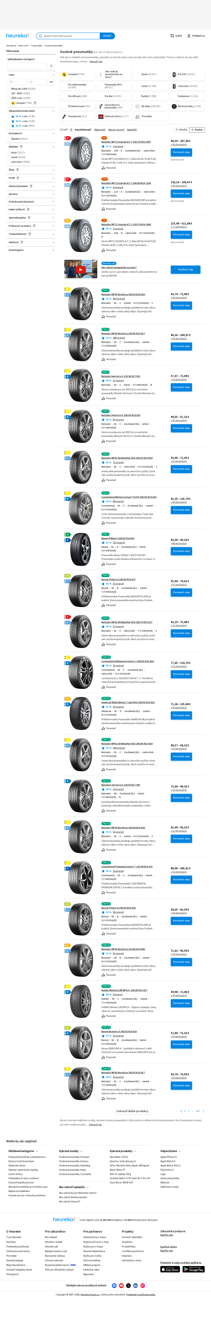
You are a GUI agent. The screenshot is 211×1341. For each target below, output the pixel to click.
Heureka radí (51, 1246)
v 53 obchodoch (179, 666)
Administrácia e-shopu (94, 1237)
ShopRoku (127, 1242)
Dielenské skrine (16, 1165)
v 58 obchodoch (179, 502)
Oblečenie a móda (169, 1187)
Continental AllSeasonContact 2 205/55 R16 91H (127, 661)
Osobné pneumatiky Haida (72, 1169)
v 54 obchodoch (179, 913)
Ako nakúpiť (51, 1237)
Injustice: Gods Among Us (123, 1161)
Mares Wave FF (117, 1169)
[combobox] (68, 36)
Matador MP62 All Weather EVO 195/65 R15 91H (127, 744)
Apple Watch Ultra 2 (170, 1165)
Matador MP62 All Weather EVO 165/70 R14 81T (126, 622)
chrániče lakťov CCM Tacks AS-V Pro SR (130, 1178)
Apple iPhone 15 (168, 1157)
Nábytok (164, 1182)
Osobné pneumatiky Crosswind (75, 1174)
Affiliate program (91, 1265)
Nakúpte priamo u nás (56, 1251)
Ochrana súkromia (54, 1260)
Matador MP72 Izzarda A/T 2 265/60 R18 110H (126, 183)
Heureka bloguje (14, 1260)
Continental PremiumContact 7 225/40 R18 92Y (127, 866)
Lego (163, 1174)
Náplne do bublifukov (19, 1191)
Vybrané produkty (121, 1151)
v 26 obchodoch (179, 144)
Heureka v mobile (53, 1242)
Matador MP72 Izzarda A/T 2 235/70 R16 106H (126, 224)
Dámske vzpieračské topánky (23, 1169)
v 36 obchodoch (179, 186)
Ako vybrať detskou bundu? (73, 1197)
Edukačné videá (91, 1270)
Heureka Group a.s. (90, 1294)
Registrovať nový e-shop (96, 1242)
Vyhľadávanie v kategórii (21, 59)
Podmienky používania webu (140, 1294)
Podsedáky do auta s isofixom (23, 1178)
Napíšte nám (166, 1235)
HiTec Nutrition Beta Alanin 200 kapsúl (129, 1165)
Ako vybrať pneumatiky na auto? (119, 267)
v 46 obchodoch (179, 543)
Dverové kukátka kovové (21, 1182)
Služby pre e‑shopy (93, 1246)
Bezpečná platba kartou (57, 1265)
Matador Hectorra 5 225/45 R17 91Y (120, 376)
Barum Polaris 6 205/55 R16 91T (118, 579)
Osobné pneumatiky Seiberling (74, 1165)
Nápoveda (88, 1274)
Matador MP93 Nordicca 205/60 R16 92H (123, 828)
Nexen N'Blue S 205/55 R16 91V (118, 538)
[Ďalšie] (203, 1111)
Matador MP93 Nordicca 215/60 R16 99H (123, 949)
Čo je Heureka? (14, 1237)
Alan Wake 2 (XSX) (119, 1157)
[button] (27, 66)
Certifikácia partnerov (133, 1251)
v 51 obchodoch (179, 585)
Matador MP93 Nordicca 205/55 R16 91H (123, 294)
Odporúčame (168, 1151)
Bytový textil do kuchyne (21, 1161)
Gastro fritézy (15, 1174)
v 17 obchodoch (179, 227)
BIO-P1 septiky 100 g (120, 1174)
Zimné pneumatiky (169, 1178)
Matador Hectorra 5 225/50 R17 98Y (120, 785)
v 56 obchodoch (179, 298)
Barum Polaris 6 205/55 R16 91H (118, 908)
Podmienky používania (17, 1246)
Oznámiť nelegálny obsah (19, 1270)
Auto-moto (23, 45)
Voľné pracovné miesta (18, 1251)
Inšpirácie (127, 1256)
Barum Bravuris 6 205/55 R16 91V (119, 1031)
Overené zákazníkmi (132, 1237)
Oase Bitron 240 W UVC (122, 1182)
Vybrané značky (69, 1151)
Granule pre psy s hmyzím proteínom (26, 1195)
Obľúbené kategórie (21, 1151)
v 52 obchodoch (179, 379)
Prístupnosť (12, 1274)
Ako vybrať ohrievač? (69, 1201)
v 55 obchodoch (179, 420)
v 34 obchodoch (179, 995)
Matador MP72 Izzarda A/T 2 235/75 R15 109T (126, 142)
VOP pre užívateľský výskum (59, 1270)
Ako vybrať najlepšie (72, 1187)
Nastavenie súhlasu (55, 1256)
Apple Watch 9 (167, 1161)
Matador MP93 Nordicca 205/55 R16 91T (123, 1072)
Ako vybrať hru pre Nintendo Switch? (78, 1193)
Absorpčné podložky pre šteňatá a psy (28, 1187)
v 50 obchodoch (179, 749)
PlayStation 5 (167, 1169)
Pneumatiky (36, 45)
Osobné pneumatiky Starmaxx (74, 1157)
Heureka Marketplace (94, 1251)
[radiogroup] (31, 121)
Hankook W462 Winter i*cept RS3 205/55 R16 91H (128, 702)
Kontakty (11, 1242)
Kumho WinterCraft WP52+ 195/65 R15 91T (124, 990)
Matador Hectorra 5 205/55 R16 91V (120, 415)
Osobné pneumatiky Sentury (73, 1161)
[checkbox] (9, 88)
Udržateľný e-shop (131, 1260)
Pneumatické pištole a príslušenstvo (27, 1157)
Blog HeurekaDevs (16, 1265)
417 (198, 1111)
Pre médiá (11, 1256)
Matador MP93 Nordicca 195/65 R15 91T (123, 333)
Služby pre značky (92, 1256)
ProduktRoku (129, 1246)
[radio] (9, 116)
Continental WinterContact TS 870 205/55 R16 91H (129, 497)
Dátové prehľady (91, 1260)
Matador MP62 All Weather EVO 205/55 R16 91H (127, 458)
